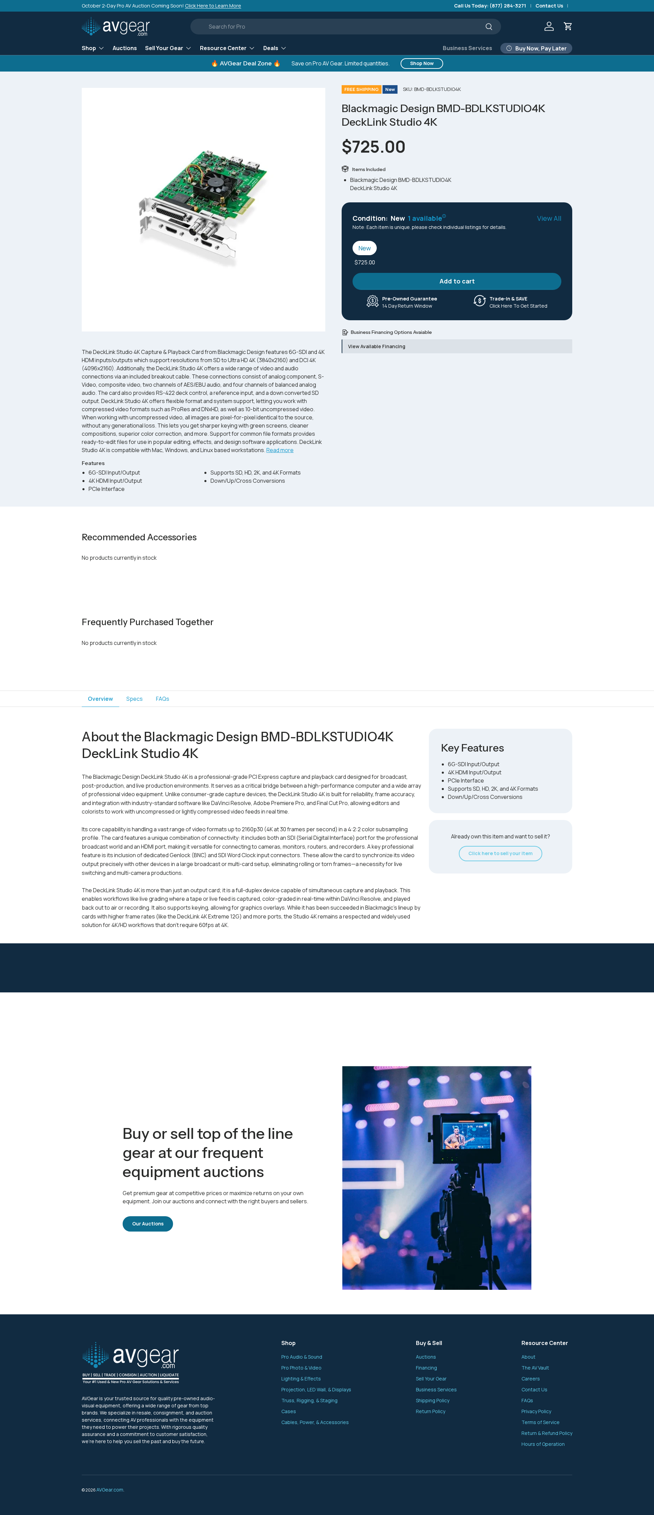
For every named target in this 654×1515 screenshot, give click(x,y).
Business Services (467, 48)
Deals (270, 47)
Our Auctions (148, 1223)
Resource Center (223, 47)
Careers (530, 1378)
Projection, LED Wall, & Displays (316, 1389)
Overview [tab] (100, 698)
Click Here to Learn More (213, 5)
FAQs (527, 1400)
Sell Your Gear (164, 47)
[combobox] (345, 26)
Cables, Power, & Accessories (315, 1422)
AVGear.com (109, 1489)
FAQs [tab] (162, 698)
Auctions (125, 47)
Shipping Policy (432, 1400)
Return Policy (430, 1411)
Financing (426, 1367)
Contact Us (549, 5)
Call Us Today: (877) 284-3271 (490, 5)
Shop (89, 47)
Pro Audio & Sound (301, 1357)
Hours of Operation (543, 1444)
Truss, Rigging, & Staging (309, 1400)
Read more (280, 450)
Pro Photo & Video (301, 1367)
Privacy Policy (536, 1411)
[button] (568, 26)
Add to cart (457, 281)
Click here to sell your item (500, 853)
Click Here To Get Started (518, 302)
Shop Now (422, 63)
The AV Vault (535, 1367)
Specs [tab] (134, 698)
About (528, 1357)
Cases (288, 1411)
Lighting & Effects (301, 1378)
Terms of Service (540, 1422)
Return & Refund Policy (546, 1433)
